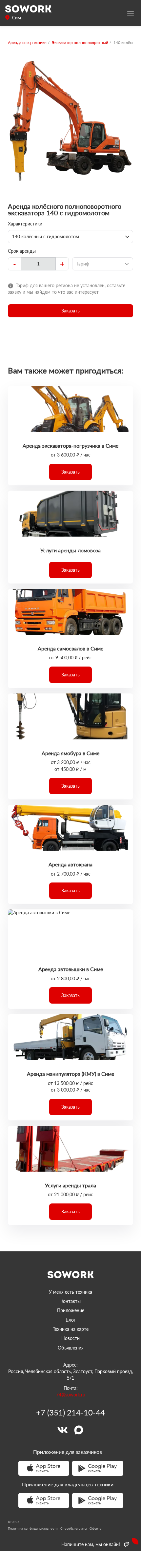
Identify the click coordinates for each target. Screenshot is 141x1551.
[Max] (78, 1430)
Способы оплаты (73, 1528)
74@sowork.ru (70, 1394)
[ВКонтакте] (62, 1430)
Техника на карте (71, 1329)
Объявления (71, 1347)
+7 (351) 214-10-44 (70, 1412)
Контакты (70, 1301)
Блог (71, 1320)
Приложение (70, 1310)
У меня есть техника (70, 1292)
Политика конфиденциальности (33, 1528)
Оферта (95, 1528)
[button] (70, 310)
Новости (70, 1338)
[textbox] (38, 264)
